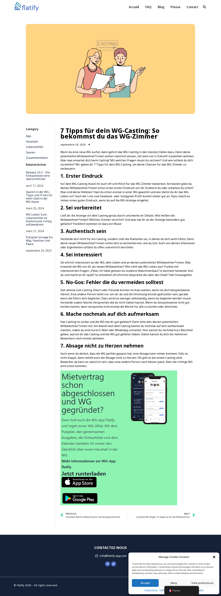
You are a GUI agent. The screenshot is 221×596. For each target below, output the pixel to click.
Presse (175, 7)
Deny (174, 583)
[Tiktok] (113, 563)
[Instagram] (107, 563)
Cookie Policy (151, 590)
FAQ (148, 7)
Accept (145, 583)
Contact (192, 7)
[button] (214, 557)
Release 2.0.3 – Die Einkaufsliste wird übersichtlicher (38, 175)
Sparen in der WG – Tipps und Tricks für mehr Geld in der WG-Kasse (39, 197)
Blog (161, 7)
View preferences (202, 583)
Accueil (134, 7)
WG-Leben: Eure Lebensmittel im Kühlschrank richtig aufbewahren (38, 219)
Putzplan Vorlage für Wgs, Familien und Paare (39, 240)
